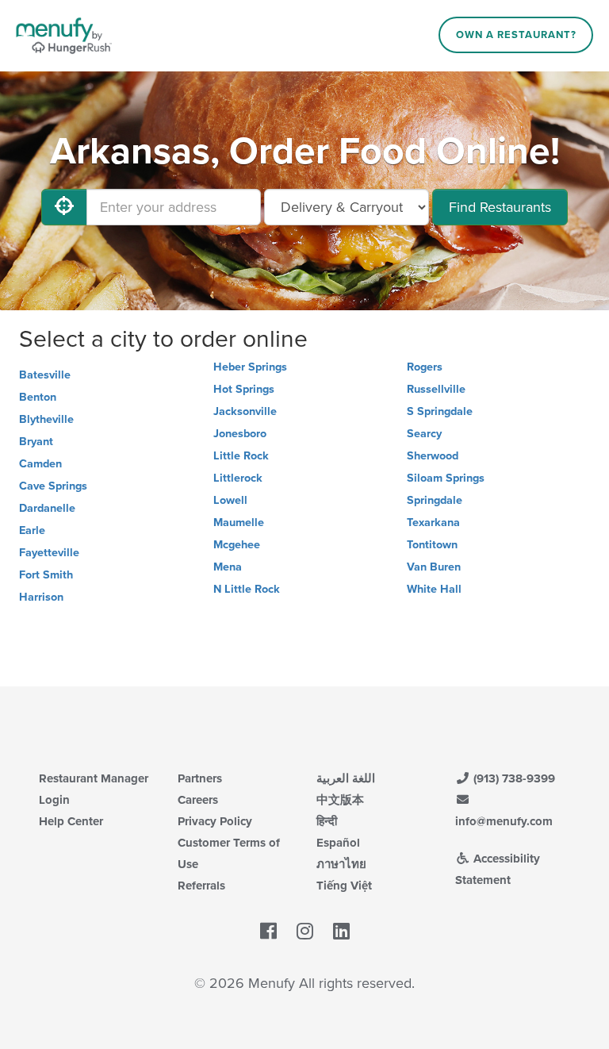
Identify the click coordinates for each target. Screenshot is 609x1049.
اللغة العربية (345, 778)
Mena (227, 567)
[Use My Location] (64, 207)
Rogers (424, 367)
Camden (40, 464)
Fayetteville (49, 552)
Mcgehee (236, 544)
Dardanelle (47, 508)
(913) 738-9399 (512, 778)
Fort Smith (46, 575)
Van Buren (434, 567)
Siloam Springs (446, 478)
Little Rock (241, 456)
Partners (200, 778)
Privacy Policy (215, 821)
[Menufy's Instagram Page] (305, 931)
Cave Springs (53, 486)
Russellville (436, 389)
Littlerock (237, 478)
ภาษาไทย (341, 864)
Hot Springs (243, 389)
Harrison (41, 597)
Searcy (424, 433)
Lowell (230, 500)
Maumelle (238, 522)
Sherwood (432, 456)
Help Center (71, 821)
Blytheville (46, 419)
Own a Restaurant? (516, 35)
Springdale (434, 500)
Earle (32, 530)
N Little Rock (246, 589)
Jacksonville (245, 411)
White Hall (434, 589)
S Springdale (440, 411)
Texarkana (433, 522)
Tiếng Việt (344, 885)
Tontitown (432, 544)
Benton (37, 397)
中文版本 (340, 800)
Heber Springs (250, 367)
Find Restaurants (500, 207)
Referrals (201, 885)
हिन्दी (326, 821)
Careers (198, 800)
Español (338, 843)
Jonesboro (239, 433)
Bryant (36, 441)
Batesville (45, 375)
